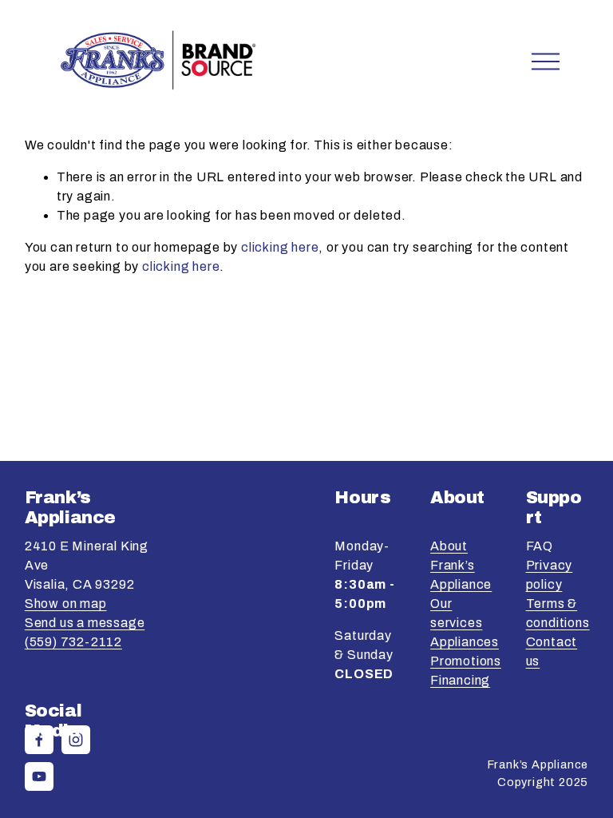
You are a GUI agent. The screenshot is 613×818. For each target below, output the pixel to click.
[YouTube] (39, 776)
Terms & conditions (558, 613)
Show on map (66, 603)
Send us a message (85, 622)
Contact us (552, 651)
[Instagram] (75, 739)
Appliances (464, 642)
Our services (456, 613)
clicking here (279, 247)
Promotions (465, 661)
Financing (460, 680)
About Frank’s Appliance (461, 565)
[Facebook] (39, 739)
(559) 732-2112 (73, 642)
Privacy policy (549, 574)
